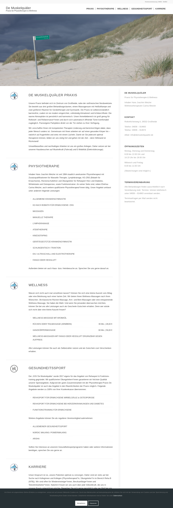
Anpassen (93, 503)
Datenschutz (117, 495)
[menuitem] (90, 9)
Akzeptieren (81, 503)
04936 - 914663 (162, 1)
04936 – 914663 (139, 127)
